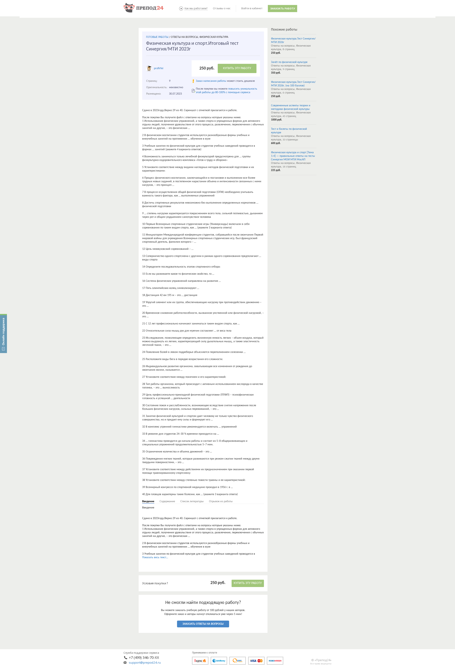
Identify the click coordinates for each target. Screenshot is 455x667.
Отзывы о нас (222, 8)
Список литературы (192, 501)
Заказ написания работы (211, 81)
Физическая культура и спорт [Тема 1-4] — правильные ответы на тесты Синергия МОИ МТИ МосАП (293, 156)
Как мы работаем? (196, 8)
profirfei (158, 68)
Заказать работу (282, 8)
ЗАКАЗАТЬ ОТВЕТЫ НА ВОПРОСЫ (203, 624)
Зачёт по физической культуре (289, 62)
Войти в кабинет (252, 8)
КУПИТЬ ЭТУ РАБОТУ (237, 68)
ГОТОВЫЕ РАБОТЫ (157, 37)
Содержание (167, 501)
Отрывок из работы (221, 501)
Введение (148, 501)
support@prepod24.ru (145, 662)
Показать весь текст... (155, 557)
